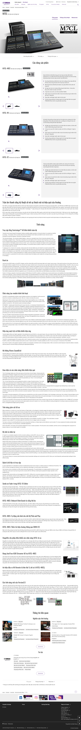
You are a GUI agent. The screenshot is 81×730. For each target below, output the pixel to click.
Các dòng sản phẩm (27, 56)
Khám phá (64, 4)
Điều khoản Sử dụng (20, 727)
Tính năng (40, 56)
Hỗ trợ (47, 4)
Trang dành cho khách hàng (72, 1)
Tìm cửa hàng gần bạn (49, 1)
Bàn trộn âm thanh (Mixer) (19, 7)
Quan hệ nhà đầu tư (64, 717)
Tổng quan (55, 17)
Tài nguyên (41, 4)
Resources (74, 17)
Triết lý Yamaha (64, 713)
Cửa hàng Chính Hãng (45, 704)
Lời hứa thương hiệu (64, 710)
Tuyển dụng (63, 711)
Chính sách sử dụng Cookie (41, 727)
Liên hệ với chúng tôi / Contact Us (8, 727)
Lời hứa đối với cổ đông (65, 714)
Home (4, 7)
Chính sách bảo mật (30, 727)
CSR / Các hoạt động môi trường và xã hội (69, 719)
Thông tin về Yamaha (65, 704)
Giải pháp (23, 4)
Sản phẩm (17, 4)
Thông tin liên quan (52, 56)
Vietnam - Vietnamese (61, 1)
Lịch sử (62, 716)
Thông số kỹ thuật (65, 17)
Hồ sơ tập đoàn (64, 708)
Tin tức (23, 704)
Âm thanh (25, 2)
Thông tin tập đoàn (64, 707)
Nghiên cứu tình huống (32, 4)
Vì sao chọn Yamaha (55, 4)
